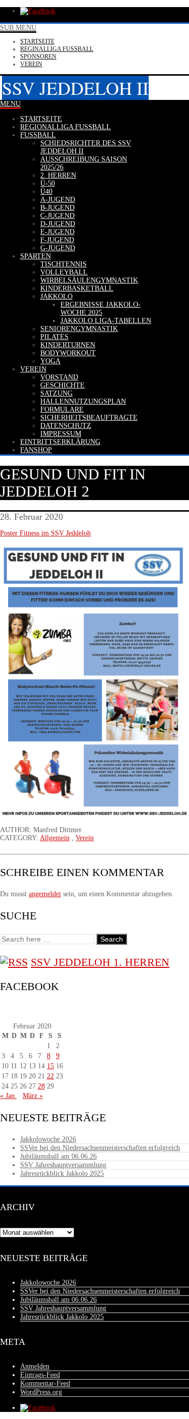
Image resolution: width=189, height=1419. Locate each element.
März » (33, 1096)
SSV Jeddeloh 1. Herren (100, 962)
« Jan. (8, 1096)
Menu (10, 103)
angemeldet (45, 894)
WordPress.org (41, 1392)
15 (50, 1066)
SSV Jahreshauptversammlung (63, 1165)
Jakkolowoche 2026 (48, 1139)
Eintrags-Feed (40, 1375)
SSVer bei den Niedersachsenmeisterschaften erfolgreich (100, 1148)
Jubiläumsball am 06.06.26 (58, 1156)
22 (50, 1076)
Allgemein (55, 838)
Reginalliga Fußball (56, 48)
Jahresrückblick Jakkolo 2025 (62, 1173)
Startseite (37, 41)
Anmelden (34, 1366)
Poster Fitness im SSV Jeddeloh (45, 533)
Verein (31, 64)
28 (41, 1086)
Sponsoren (38, 56)
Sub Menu (18, 27)
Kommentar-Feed (45, 1383)
